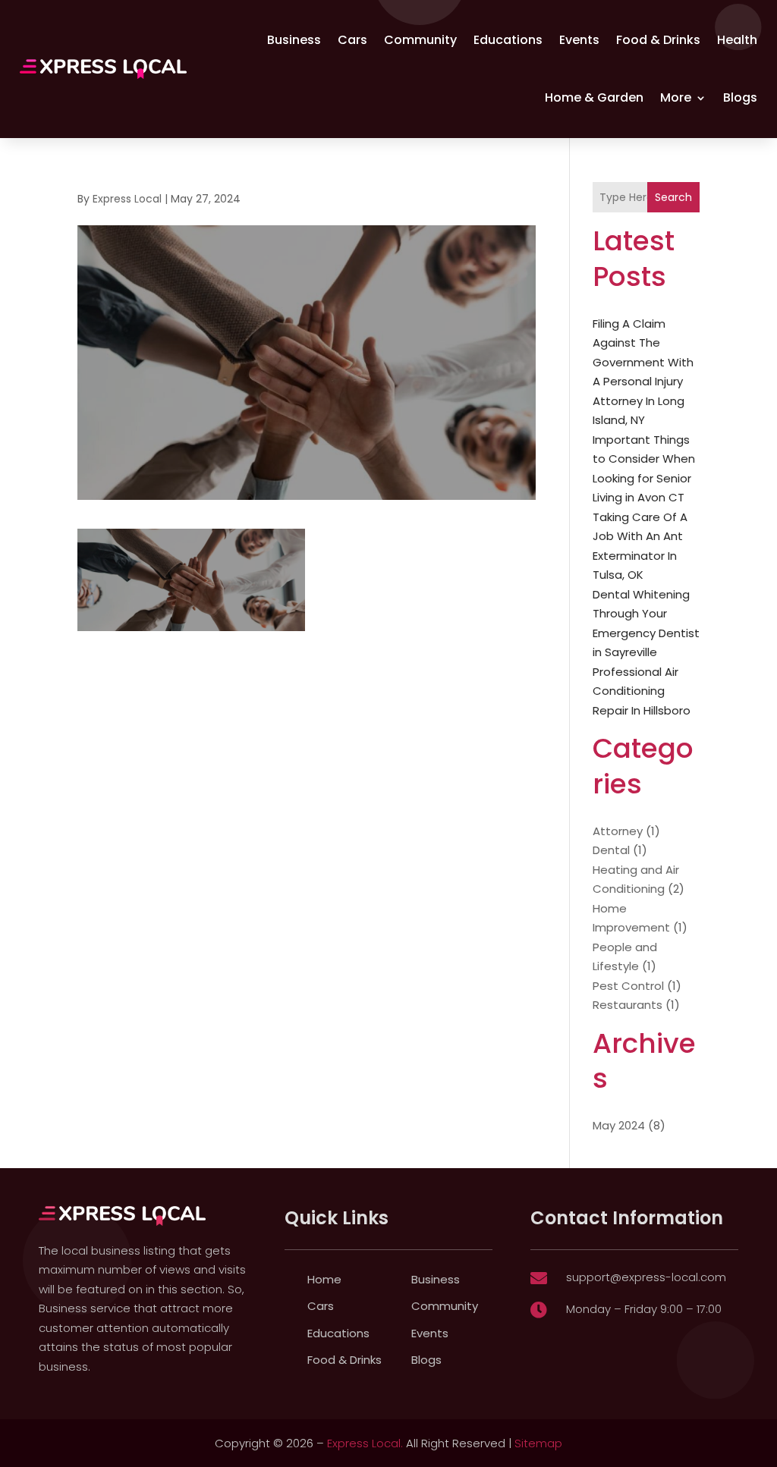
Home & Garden (594, 97)
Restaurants (627, 1005)
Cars (352, 40)
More (675, 97)
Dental (611, 850)
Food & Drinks (658, 40)
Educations (508, 40)
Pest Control (628, 986)
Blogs (740, 97)
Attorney (618, 831)
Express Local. (365, 1443)
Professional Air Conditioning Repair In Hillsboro (641, 691)
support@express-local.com (646, 1277)
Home (324, 1279)
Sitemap (538, 1443)
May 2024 (619, 1125)
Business (294, 40)
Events (579, 40)
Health (737, 40)
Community (420, 40)
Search (673, 197)
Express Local (127, 198)
